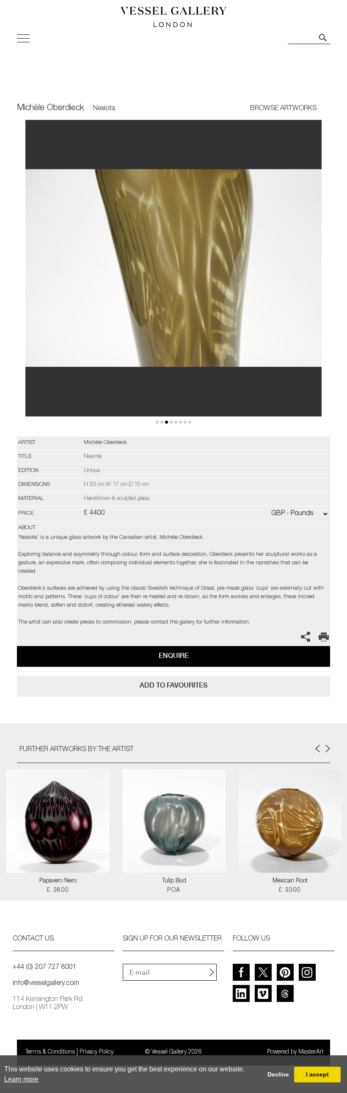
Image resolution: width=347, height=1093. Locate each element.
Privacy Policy (96, 1052)
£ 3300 (289, 890)
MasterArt (311, 1052)
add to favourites (173, 685)
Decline (278, 1074)
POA (173, 890)
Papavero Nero (58, 881)
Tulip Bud (174, 881)
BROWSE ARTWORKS (283, 108)
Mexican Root (290, 881)
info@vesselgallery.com (46, 983)
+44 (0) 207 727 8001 (44, 967)
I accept (317, 1074)
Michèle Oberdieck (50, 108)
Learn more (21, 1079)
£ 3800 (58, 890)
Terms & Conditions (50, 1052)
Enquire (174, 656)
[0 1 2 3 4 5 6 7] (173, 278)
